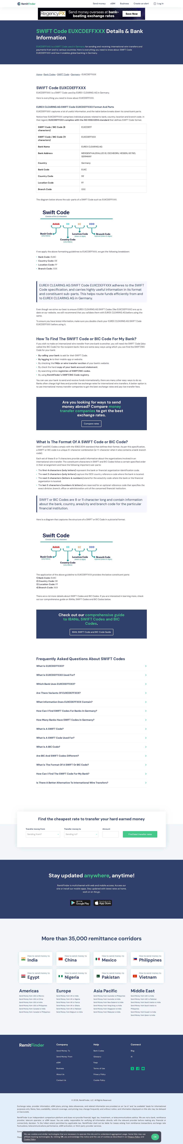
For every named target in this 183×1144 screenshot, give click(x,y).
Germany (75, 74)
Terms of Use (99, 1068)
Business (124, 3)
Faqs (96, 1062)
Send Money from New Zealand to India (109, 1002)
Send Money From (64, 1056)
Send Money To (63, 1051)
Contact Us (61, 1080)
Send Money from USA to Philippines (33, 1006)
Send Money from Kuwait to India (143, 1012)
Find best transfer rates (140, 834)
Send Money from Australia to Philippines (109, 996)
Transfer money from (35, 829)
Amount (106, 829)
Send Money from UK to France (68, 1002)
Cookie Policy (30, 1139)
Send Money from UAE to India (142, 996)
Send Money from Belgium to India (69, 1012)
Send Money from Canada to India (32, 1009)
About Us (60, 1074)
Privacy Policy (134, 1137)
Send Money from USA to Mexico (31, 996)
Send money (99, 3)
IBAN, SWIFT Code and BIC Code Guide (91, 632)
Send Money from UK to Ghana (68, 1006)
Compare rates (91, 423)
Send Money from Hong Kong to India (108, 1006)
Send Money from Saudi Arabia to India (146, 1002)
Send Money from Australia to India (107, 999)
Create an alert (141, 3)
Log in (160, 3)
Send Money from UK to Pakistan (68, 1009)
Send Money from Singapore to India (107, 1009)
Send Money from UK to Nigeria (68, 999)
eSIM (112, 3)
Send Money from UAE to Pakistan (144, 999)
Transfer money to (72, 829)
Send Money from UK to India (67, 996)
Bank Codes (49, 74)
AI (131, 1056)
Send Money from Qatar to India (143, 1015)
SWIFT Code (63, 74)
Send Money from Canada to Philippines (34, 1012)
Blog (132, 1051)
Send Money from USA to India (30, 1002)
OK (155, 1136)
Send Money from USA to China (31, 999)
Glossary (97, 1056)
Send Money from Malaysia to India (107, 1012)
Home (39, 74)
